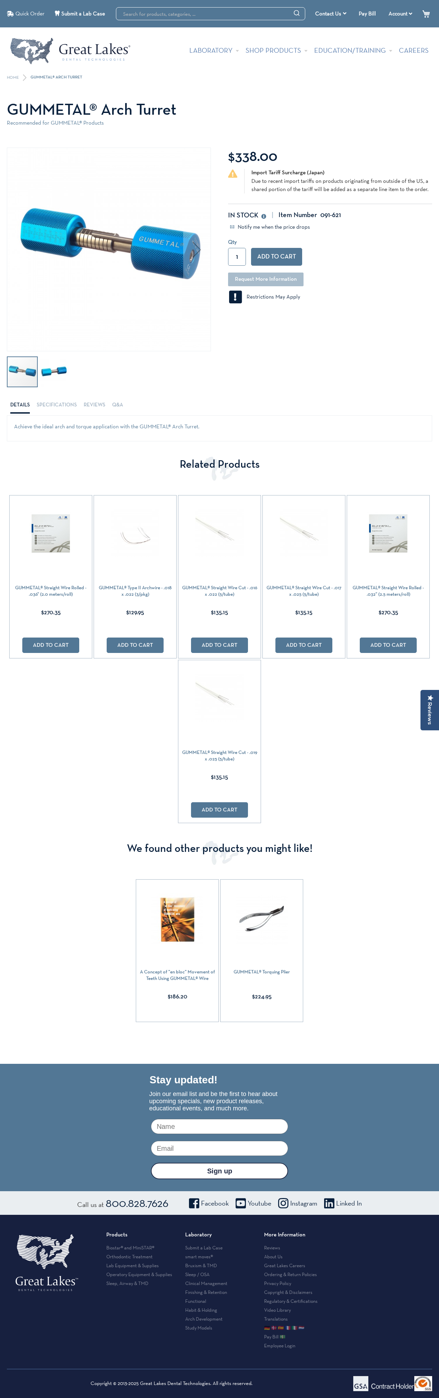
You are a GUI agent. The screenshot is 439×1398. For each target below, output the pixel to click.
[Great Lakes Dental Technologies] (70, 51)
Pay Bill (367, 13)
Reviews (94, 404)
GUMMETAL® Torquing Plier (262, 972)
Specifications (57, 404)
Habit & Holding (201, 1310)
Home (13, 78)
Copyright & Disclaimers (288, 1292)
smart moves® (199, 1257)
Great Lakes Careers (284, 1265)
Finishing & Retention (206, 1292)
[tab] (20, 405)
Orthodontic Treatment (129, 1257)
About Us (273, 1257)
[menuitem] (331, 13)
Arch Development (204, 1319)
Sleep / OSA (197, 1274)
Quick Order (30, 13)
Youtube (259, 1203)
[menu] (331, 13)
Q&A (117, 404)
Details (20, 404)
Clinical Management (206, 1283)
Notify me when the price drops (273, 226)
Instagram (303, 1203)
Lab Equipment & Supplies (132, 1265)
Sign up (219, 1171)
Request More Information (266, 279)
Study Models (198, 1328)
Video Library (277, 1310)
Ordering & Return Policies (290, 1274)
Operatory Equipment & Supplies (139, 1274)
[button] (197, 249)
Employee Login (279, 1346)
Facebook (215, 1203)
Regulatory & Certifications (291, 1301)
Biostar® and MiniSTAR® (130, 1248)
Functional (195, 1301)
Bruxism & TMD (201, 1265)
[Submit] (296, 12)
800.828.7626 (137, 1203)
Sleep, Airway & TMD (127, 1283)
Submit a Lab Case (83, 13)
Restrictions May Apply (271, 296)
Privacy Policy (277, 1283)
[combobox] (210, 13)
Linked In (349, 1203)
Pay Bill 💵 (274, 1337)
